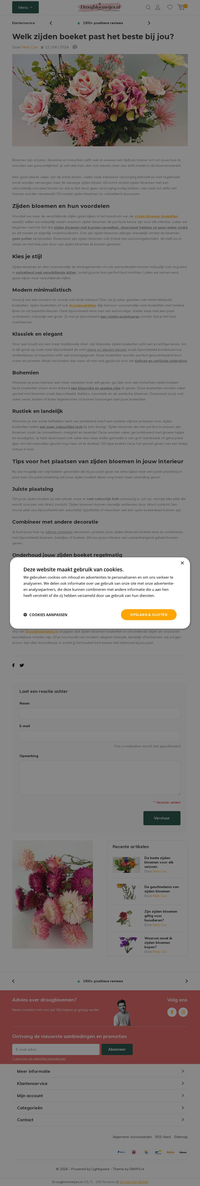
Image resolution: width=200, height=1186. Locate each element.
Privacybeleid (34, 601)
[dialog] (100, 593)
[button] (45, 614)
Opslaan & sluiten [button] (148, 614)
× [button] (182, 563)
